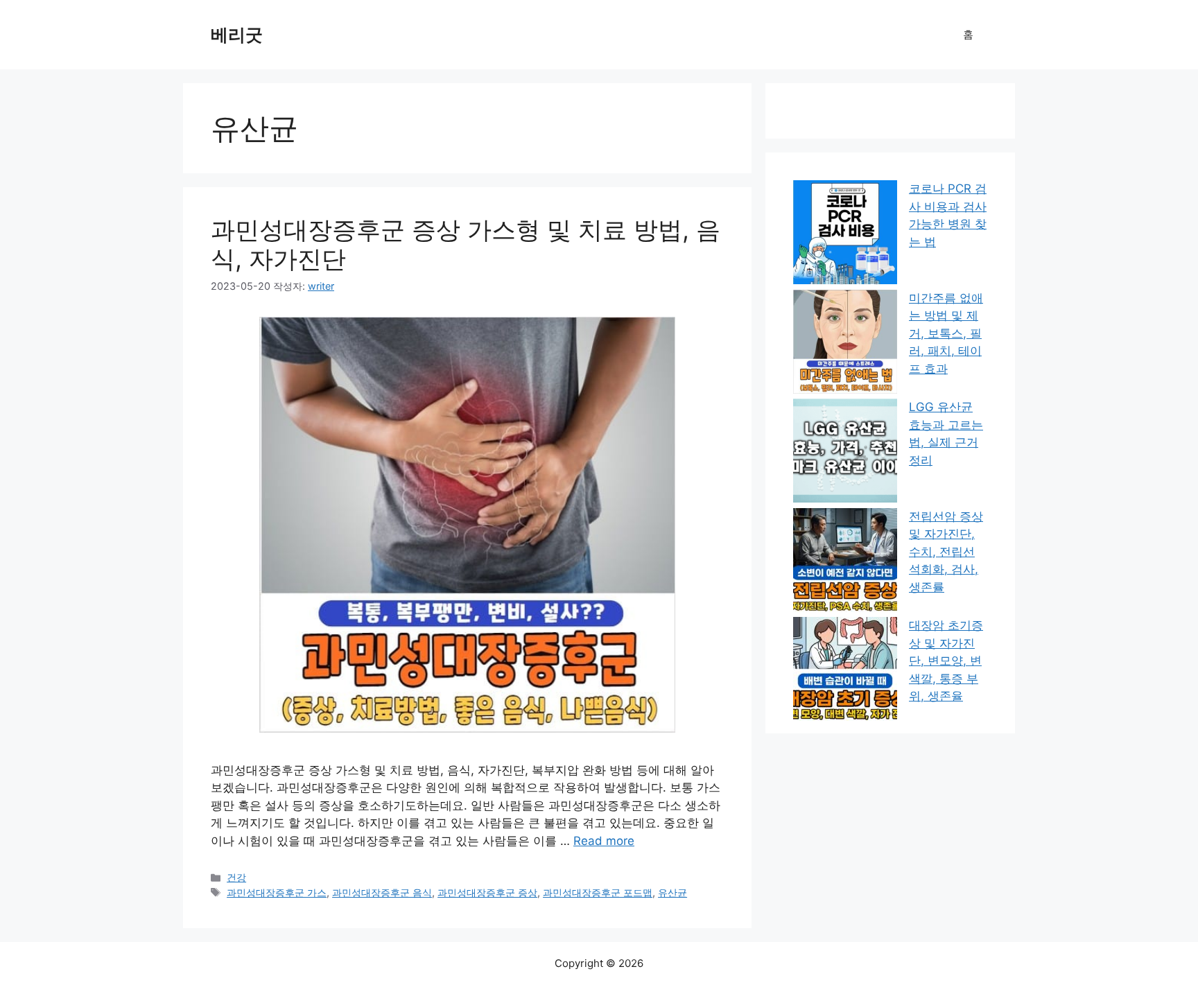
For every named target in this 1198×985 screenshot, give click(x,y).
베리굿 (237, 34)
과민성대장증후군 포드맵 (597, 892)
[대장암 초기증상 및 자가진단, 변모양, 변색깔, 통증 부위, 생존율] (845, 671)
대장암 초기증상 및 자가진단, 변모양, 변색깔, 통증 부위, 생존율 (946, 660)
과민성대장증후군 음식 (382, 892)
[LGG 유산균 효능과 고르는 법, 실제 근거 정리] (845, 453)
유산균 (672, 892)
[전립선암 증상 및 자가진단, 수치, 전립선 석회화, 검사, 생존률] (845, 563)
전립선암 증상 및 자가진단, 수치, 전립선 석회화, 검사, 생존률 (946, 551)
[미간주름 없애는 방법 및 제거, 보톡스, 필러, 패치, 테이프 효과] (845, 344)
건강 (236, 877)
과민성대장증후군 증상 (487, 892)
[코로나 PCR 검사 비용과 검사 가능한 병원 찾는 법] (845, 235)
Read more (603, 841)
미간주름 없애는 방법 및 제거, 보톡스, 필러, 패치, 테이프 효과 (946, 333)
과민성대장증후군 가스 (277, 892)
